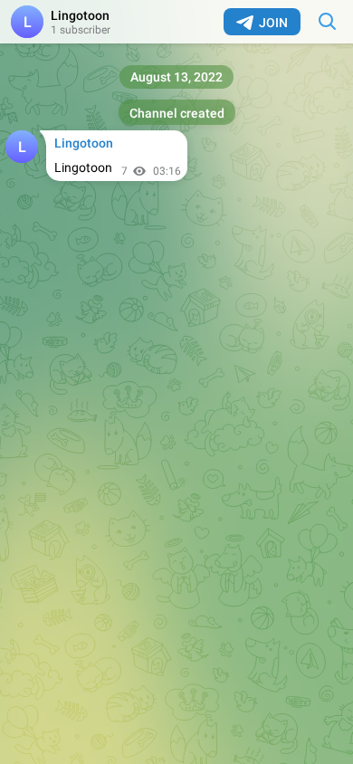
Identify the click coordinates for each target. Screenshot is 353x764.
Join (273, 22)
